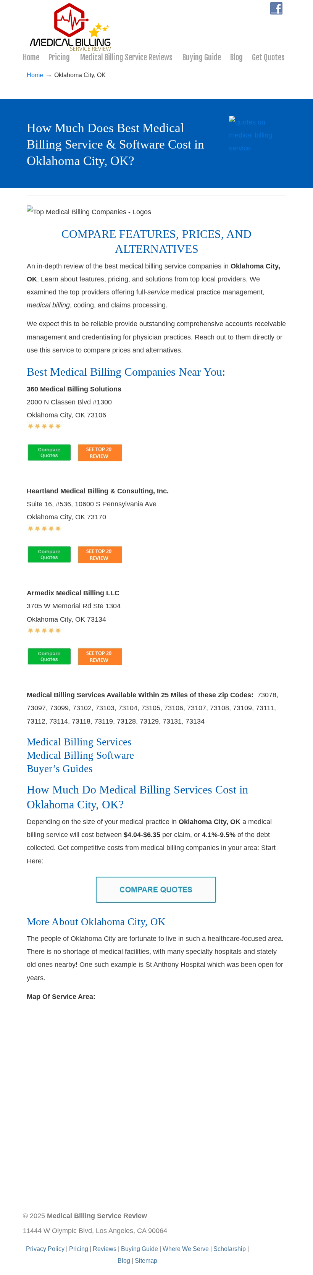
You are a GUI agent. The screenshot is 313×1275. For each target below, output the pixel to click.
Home (35, 74)
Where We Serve (186, 1248)
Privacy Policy (45, 1248)
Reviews (104, 1248)
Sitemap (146, 1260)
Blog (124, 1260)
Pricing (78, 1248)
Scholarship (229, 1248)
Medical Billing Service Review (71, 27)
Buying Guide (139, 1248)
